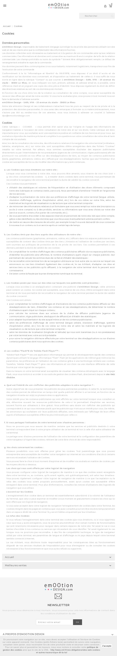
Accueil (9, 557)
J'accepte (106, 646)
